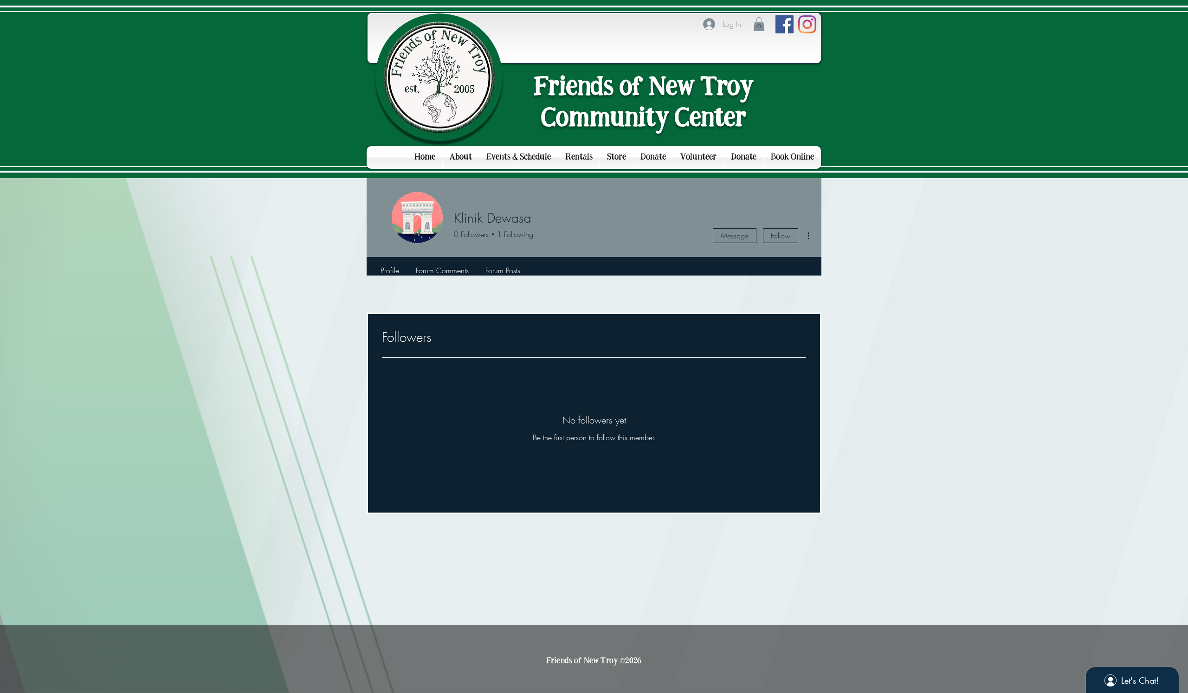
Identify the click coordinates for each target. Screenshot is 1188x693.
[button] (759, 24)
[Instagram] (807, 24)
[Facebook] (784, 24)
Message (735, 236)
